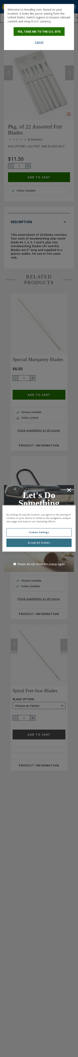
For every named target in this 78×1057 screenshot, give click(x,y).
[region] (39, 528)
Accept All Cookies (39, 542)
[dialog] (39, 27)
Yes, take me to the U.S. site (39, 31)
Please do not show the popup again (41, 564)
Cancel (39, 42)
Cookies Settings (39, 532)
